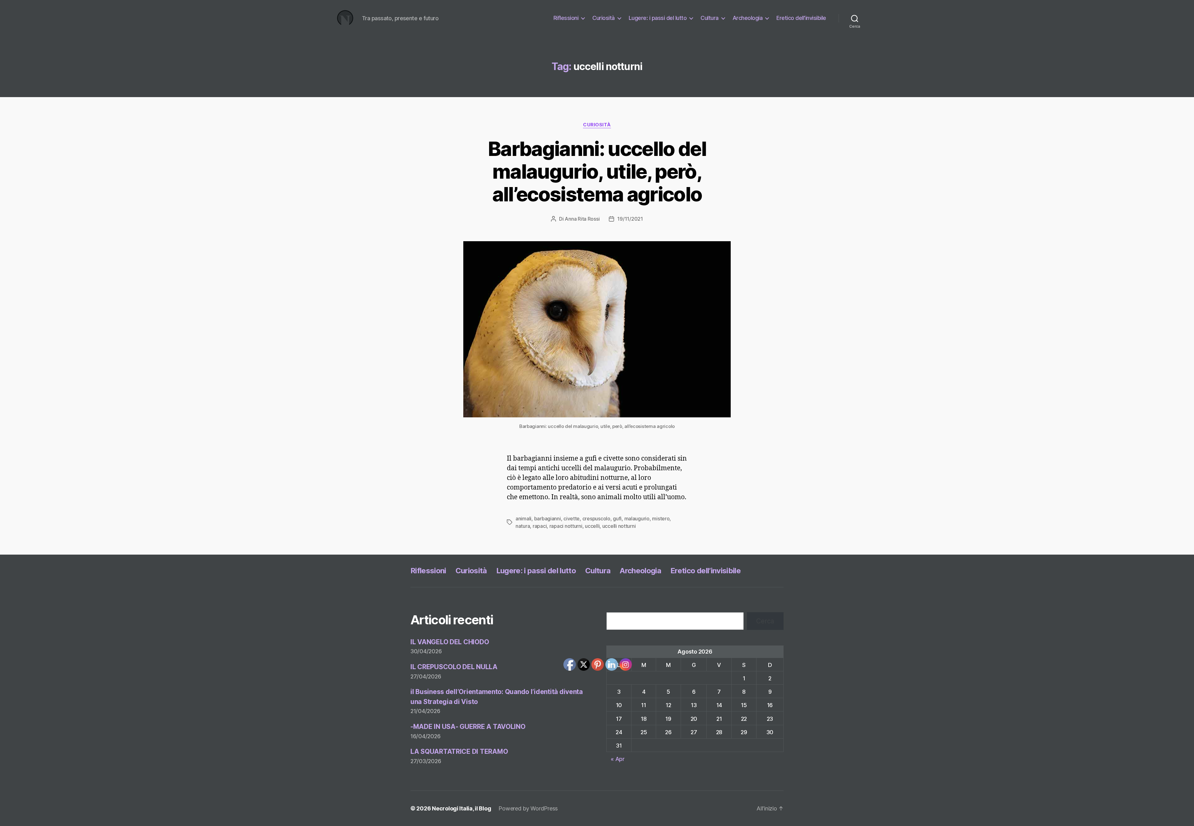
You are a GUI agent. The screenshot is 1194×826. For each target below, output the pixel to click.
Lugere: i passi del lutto (658, 18)
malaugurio (637, 518)
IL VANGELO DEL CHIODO (449, 642)
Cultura (710, 18)
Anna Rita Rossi (582, 219)
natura (523, 526)
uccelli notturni (619, 526)
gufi (617, 518)
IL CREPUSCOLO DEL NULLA (453, 667)
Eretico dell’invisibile (801, 18)
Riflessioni (566, 18)
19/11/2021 (630, 219)
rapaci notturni (565, 526)
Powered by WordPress (528, 808)
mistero (660, 518)
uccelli (592, 526)
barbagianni (547, 518)
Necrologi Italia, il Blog (461, 808)
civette (571, 518)
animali (523, 518)
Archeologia (748, 18)
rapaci (540, 526)
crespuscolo (596, 518)
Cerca (765, 621)
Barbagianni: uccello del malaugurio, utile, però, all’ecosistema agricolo (597, 171)
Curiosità (603, 18)
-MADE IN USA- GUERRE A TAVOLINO (467, 726)
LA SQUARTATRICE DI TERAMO (459, 751)
